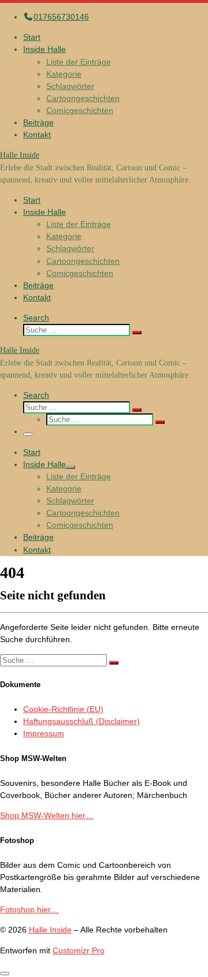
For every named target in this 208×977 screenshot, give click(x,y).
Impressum (43, 733)
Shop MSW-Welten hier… (47, 815)
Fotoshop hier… (29, 909)
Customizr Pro (79, 950)
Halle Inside (50, 929)
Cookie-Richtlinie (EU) (63, 709)
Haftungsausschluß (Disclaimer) (81, 721)
